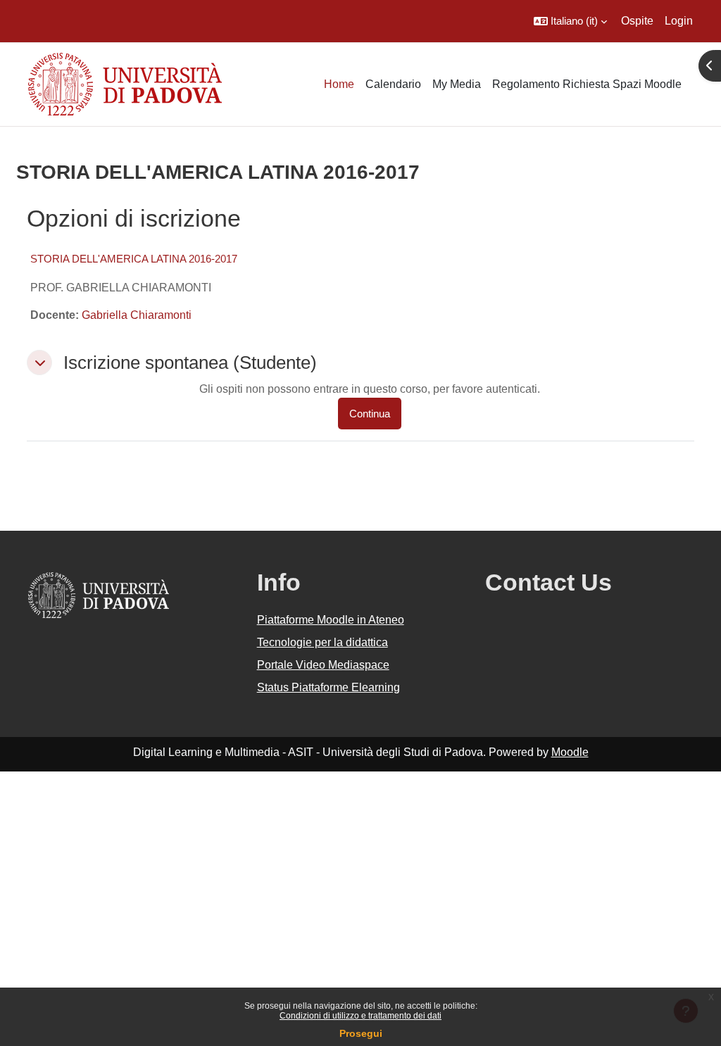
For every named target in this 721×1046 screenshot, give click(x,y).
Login (679, 21)
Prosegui (360, 1033)
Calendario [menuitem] (393, 84)
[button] (570, 21)
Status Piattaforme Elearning (328, 687)
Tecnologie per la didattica (322, 642)
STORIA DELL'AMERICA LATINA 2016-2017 (133, 259)
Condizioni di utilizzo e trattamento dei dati (360, 1016)
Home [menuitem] (339, 84)
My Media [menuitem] (456, 84)
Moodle (570, 752)
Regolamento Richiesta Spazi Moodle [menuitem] (587, 84)
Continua (369, 414)
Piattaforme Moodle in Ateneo (330, 620)
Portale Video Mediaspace (323, 665)
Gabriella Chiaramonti (137, 315)
